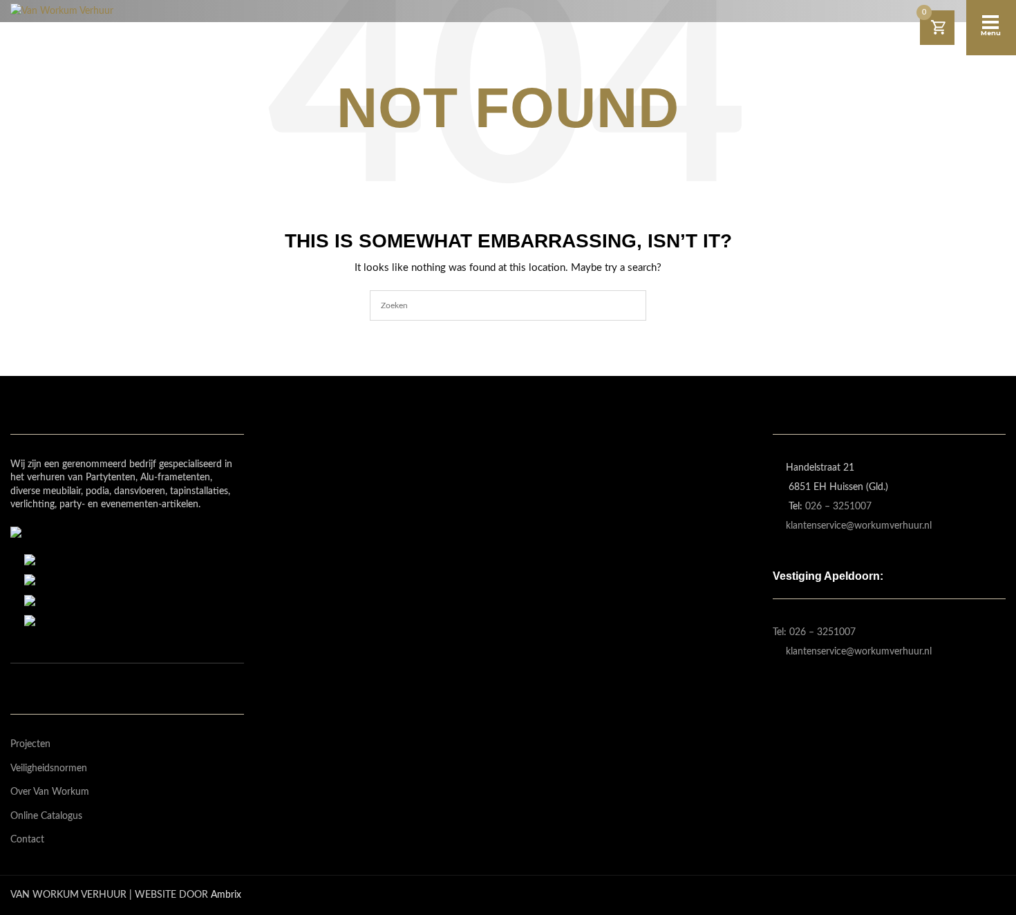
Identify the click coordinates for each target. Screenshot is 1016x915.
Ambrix (226, 895)
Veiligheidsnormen (48, 768)
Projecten (30, 744)
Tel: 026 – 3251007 (814, 632)
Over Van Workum (49, 792)
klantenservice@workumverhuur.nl (859, 526)
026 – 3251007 (838, 506)
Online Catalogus (46, 816)
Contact (27, 840)
